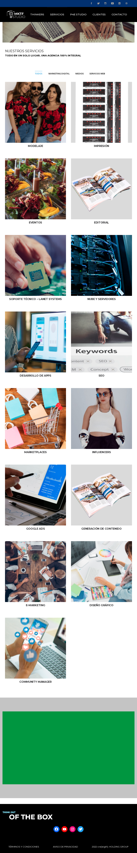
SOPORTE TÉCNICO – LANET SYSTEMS (35, 299)
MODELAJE (35, 146)
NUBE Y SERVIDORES (101, 299)
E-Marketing (35, 605)
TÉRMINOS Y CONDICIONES (24, 846)
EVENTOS (35, 222)
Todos (38, 73)
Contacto (119, 14)
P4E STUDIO (78, 14)
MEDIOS (79, 73)
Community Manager (35, 681)
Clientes (99, 14)
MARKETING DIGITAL (59, 73)
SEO (101, 375)
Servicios (57, 14)
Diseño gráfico (101, 605)
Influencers (101, 452)
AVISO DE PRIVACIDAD (65, 846)
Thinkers (37, 14)
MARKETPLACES (35, 452)
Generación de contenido (101, 528)
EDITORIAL (101, 222)
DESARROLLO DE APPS (35, 375)
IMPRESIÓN (101, 146)
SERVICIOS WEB (97, 73)
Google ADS (35, 528)
